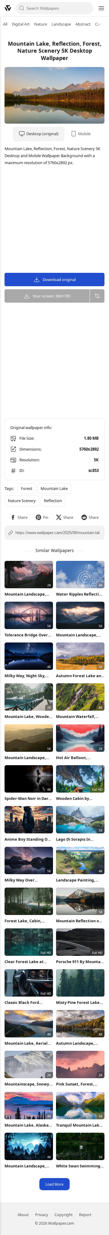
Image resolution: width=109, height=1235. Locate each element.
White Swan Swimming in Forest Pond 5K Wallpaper (78, 1166)
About (23, 1214)
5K (96, 460)
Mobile (84, 133)
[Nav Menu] (101, 8)
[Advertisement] (54, 220)
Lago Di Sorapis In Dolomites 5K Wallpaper (79, 839)
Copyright (63, 1214)
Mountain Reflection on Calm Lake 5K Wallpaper (79, 921)
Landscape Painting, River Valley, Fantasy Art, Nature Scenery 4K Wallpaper (80, 880)
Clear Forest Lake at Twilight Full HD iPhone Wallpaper (27, 962)
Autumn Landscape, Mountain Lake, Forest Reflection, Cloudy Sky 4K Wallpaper (80, 1043)
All (5, 24)
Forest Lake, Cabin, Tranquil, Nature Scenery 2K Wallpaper (29, 921)
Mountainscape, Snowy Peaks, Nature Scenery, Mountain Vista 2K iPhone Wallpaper (27, 1084)
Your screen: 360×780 (51, 296)
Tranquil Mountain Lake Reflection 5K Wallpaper (79, 1125)
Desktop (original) (42, 133)
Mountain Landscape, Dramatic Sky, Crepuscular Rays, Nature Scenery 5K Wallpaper (76, 635)
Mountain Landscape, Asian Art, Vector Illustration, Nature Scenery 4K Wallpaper (25, 1166)
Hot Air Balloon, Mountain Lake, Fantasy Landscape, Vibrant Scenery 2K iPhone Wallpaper (79, 758)
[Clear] (87, 8)
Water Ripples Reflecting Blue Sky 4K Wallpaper (80, 594)
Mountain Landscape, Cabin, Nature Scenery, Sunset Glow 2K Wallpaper (27, 594)
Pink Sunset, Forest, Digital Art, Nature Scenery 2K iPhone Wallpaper (75, 1084)
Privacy (41, 1214)
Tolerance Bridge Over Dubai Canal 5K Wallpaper (26, 635)
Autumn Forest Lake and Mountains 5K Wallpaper (80, 676)
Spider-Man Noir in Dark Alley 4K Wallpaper (28, 798)
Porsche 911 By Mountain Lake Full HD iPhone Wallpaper (80, 962)
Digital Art (21, 24)
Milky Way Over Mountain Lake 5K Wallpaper (22, 880)
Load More (54, 1184)
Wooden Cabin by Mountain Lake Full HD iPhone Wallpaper (78, 798)
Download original (59, 279)
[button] (18, 517)
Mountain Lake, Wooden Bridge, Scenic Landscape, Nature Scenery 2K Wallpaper (28, 717)
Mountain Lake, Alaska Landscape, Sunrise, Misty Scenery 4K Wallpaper (27, 1125)
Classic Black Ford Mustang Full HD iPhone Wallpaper (27, 1002)
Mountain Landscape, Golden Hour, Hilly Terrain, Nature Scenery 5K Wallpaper (28, 758)
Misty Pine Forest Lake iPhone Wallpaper (78, 1002)
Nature (40, 24)
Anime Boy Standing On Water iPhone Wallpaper (28, 839)
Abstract (83, 24)
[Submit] (21, 8)
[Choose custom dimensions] (97, 296)
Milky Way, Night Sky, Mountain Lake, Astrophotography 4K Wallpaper (25, 676)
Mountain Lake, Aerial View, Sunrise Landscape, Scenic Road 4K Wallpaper (29, 1043)
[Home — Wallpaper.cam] (8, 8)
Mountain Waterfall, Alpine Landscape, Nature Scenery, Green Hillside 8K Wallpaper (78, 717)
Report (85, 1214)
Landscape (61, 24)
